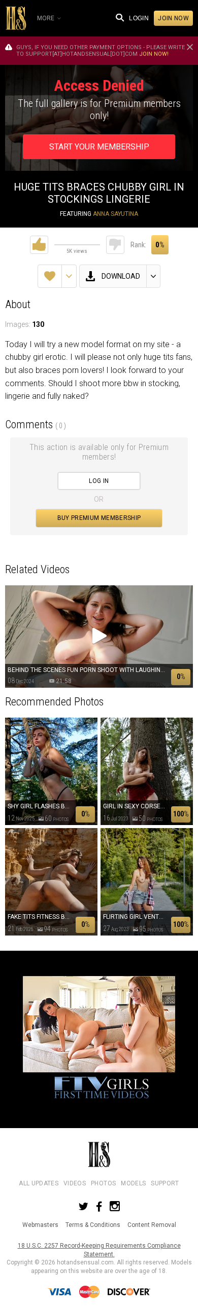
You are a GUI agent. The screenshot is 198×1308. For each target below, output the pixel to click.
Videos (74, 1183)
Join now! (154, 54)
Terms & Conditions (92, 1224)
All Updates (38, 1183)
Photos (103, 1183)
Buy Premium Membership (99, 517)
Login (139, 18)
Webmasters (40, 1224)
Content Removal (151, 1224)
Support (165, 1183)
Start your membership (99, 147)
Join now (173, 18)
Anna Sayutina (115, 213)
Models (133, 1183)
